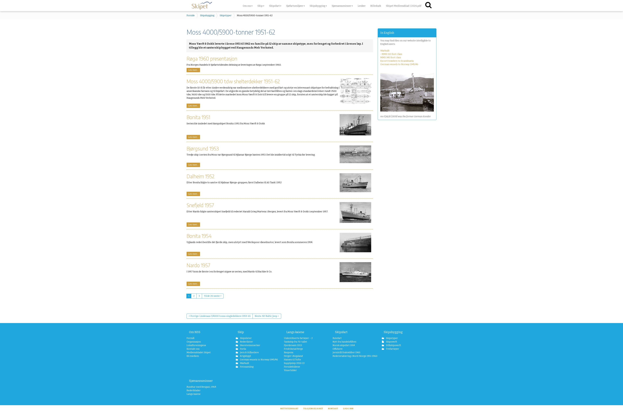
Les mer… (193, 70)
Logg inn (348, 408)
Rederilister (246, 341)
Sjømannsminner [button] (341, 5)
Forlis (242, 349)
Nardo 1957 (198, 265)
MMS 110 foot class (392, 54)
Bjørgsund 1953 (203, 148)
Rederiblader (194, 390)
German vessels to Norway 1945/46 (399, 64)
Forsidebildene (292, 366)
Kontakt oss (193, 349)
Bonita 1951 (198, 117)
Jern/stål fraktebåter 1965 (346, 352)
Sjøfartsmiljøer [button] (294, 5)
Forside (191, 15)
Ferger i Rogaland (293, 356)
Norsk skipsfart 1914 (344, 345)
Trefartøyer (392, 349)
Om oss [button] (247, 5)
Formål (190, 338)
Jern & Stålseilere (249, 352)
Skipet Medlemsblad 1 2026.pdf (403, 5)
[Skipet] (201, 5)
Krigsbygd (245, 356)
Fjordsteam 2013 (293, 345)
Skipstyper (226, 15)
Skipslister (245, 338)
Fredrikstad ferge (293, 349)
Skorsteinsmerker (249, 345)
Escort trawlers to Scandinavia (397, 61)
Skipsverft (391, 341)
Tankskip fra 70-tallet (295, 341)
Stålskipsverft (393, 345)
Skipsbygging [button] (317, 5)
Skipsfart (341, 332)
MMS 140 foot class (390, 57)
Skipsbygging (207, 15)
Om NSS (194, 332)
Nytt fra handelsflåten (344, 341)
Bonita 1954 (199, 236)
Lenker (362, 5)
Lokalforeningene (196, 345)
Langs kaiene (295, 332)
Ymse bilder (290, 370)
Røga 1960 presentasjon (212, 58)
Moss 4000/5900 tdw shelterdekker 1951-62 (233, 81)
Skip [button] (260, 5)
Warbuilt (385, 50)
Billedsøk (375, 5)
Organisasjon (194, 341)
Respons (288, 352)
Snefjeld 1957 (200, 205)
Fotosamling (246, 366)
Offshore (337, 349)
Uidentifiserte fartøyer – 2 (298, 338)
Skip (241, 332)
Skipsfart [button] (274, 5)
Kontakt (333, 408)
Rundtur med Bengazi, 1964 (201, 387)
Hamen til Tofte (292, 359)
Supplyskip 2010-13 (294, 363)
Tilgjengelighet (313, 408)
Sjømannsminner (201, 381)
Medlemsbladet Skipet (199, 352)
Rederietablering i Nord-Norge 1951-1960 (351, 356)
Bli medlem (193, 356)
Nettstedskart (289, 408)
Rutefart (337, 338)
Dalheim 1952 (200, 176)
